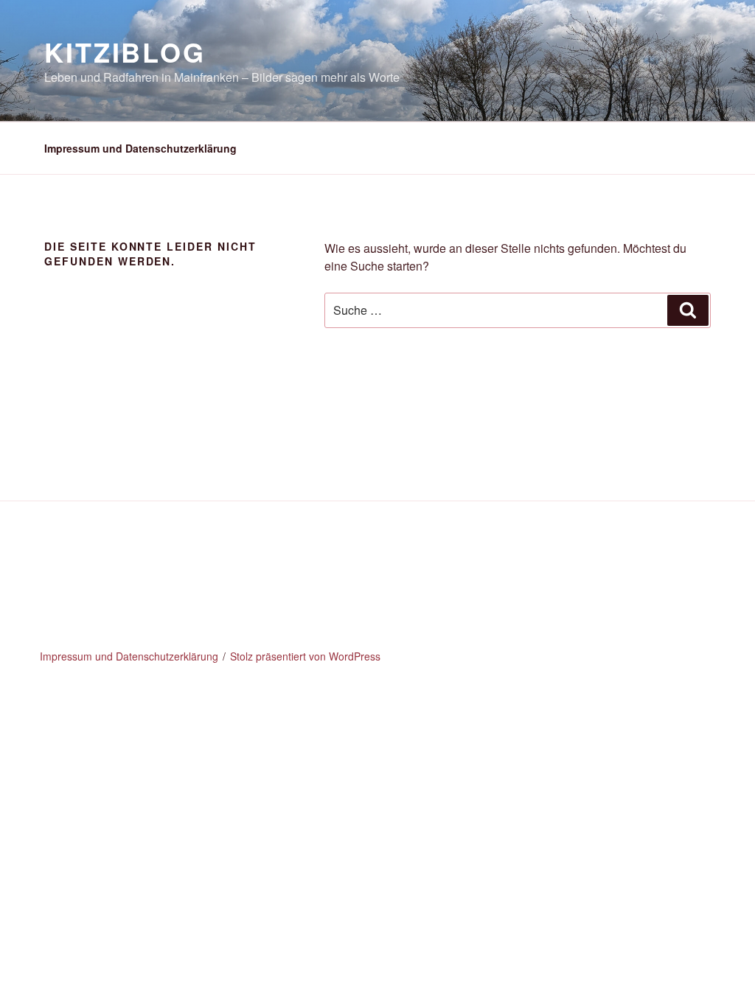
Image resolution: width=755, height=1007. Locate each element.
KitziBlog (125, 51)
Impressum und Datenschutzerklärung (140, 148)
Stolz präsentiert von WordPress (305, 656)
